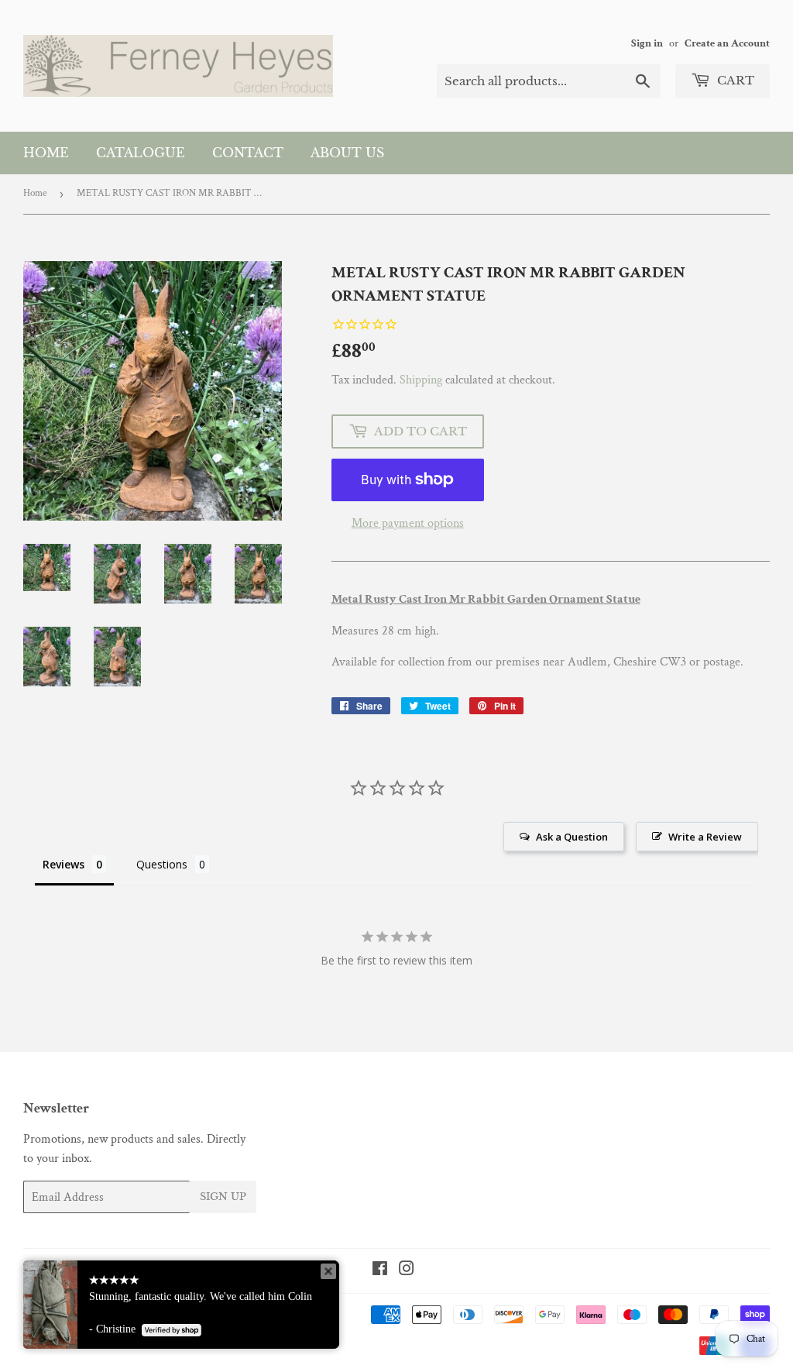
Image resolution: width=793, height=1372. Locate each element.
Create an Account (727, 43)
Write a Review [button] (705, 837)
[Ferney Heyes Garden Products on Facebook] (380, 1271)
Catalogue (140, 152)
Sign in (647, 43)
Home (46, 152)
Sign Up (223, 1196)
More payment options (408, 523)
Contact (247, 152)
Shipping (421, 380)
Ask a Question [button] (572, 837)
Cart (734, 80)
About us (347, 152)
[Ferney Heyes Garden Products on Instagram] (406, 1271)
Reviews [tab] (63, 864)
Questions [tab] (161, 864)
